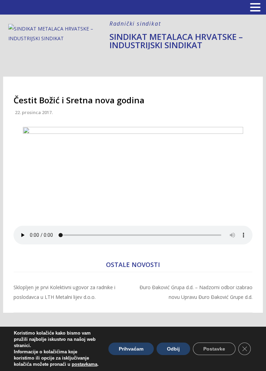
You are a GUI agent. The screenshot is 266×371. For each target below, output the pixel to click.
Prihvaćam (131, 349)
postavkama (84, 364)
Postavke (214, 349)
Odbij (173, 349)
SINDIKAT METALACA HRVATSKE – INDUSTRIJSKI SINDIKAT (176, 41)
